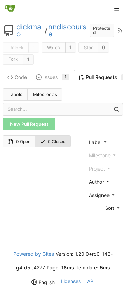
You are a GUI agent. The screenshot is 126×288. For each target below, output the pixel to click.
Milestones (45, 94)
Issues (54, 77)
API (91, 281)
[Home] (10, 9)
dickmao (28, 30)
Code (21, 77)
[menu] (104, 208)
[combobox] (104, 142)
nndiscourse (67, 30)
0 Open (23, 141)
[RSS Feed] (120, 30)
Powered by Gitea (33, 254)
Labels (15, 94)
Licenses (71, 281)
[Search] (116, 109)
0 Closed (56, 141)
